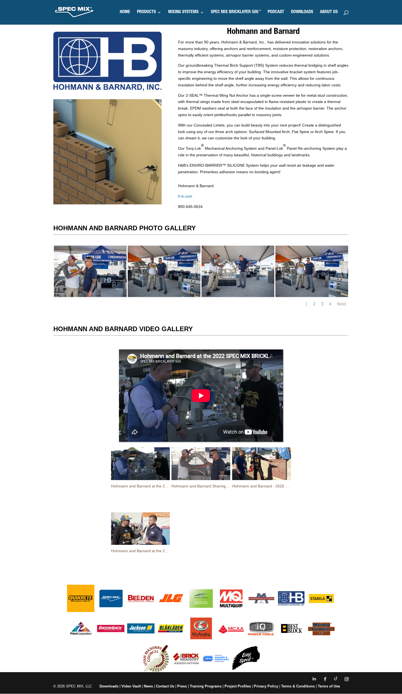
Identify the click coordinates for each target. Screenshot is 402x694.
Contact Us (165, 686)
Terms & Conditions (298, 686)
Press (182, 686)
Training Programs (206, 686)
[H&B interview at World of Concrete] (238, 295)
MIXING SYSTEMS (183, 12)
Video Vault (131, 686)
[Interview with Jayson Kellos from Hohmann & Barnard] (90, 295)
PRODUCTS (146, 12)
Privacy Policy (266, 686)
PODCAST (276, 12)
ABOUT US (329, 12)
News (148, 686)
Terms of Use (329, 686)
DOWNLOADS (302, 12)
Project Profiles (238, 686)
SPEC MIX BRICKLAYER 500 (236, 12)
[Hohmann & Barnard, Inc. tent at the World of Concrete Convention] (164, 295)
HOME (125, 12)
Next (341, 304)
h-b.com (185, 196)
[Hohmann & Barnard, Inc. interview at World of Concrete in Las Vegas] (311, 295)
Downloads (109, 686)
